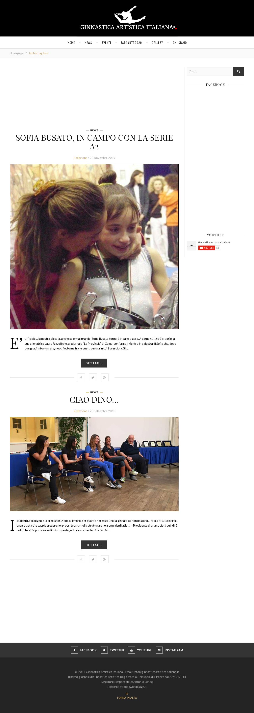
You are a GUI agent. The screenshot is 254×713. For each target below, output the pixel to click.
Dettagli (94, 363)
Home (71, 42)
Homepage (16, 53)
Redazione (80, 157)
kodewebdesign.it (135, 686)
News (88, 42)
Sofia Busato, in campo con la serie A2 (94, 141)
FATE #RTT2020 (131, 42)
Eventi (106, 42)
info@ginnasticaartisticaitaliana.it (156, 672)
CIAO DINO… (94, 399)
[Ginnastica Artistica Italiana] (127, 18)
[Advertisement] (94, 94)
